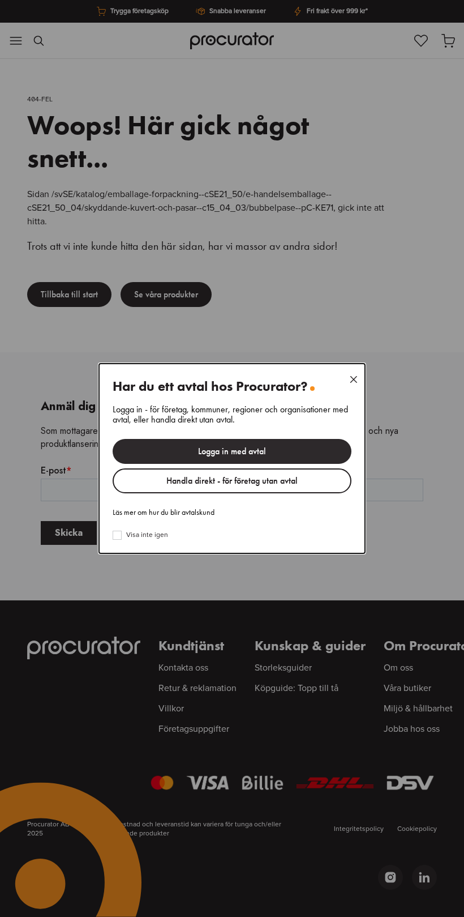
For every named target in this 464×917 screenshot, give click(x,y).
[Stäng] (353, 379)
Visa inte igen (147, 535)
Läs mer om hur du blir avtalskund (163, 512)
